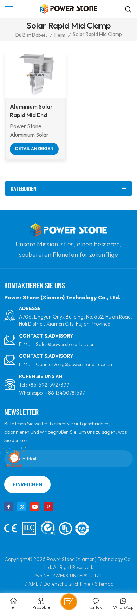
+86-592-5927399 (49, 385)
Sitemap (104, 584)
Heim (59, 35)
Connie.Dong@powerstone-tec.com (75, 364)
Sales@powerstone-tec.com (66, 344)
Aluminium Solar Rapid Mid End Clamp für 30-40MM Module (31, 111)
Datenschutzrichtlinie (67, 584)
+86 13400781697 (65, 393)
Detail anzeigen (34, 148)
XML (33, 584)
